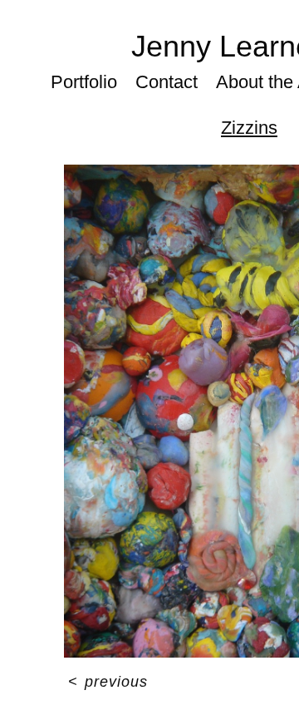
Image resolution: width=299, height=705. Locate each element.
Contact (166, 81)
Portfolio (84, 81)
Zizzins (249, 127)
